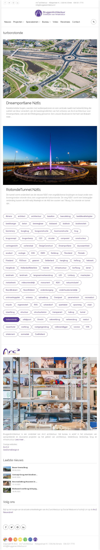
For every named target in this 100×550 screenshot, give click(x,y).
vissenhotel (10, 327)
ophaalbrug (43, 297)
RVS (36, 305)
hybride (46, 268)
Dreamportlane (65, 246)
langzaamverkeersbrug (43, 275)
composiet (65, 238)
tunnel (82, 312)
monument (45, 283)
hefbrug (77, 260)
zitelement (10, 334)
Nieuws (7, 22)
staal (90, 305)
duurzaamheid (83, 246)
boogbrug (25, 231)
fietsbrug (54, 253)
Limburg (71, 275)
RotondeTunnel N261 (23, 189)
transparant (57, 312)
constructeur (80, 238)
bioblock (66, 224)
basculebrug (65, 216)
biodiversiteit (81, 224)
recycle (9, 305)
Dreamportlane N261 (23, 103)
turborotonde (11, 319)
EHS (33, 253)
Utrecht (40, 319)
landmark (10, 275)
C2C (40, 238)
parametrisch (73, 297)
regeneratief (23, 305)
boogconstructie (41, 231)
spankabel (63, 305)
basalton (50, 216)
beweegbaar (38, 224)
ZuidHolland (40, 334)
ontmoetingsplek (13, 297)
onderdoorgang (46, 290)
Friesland (9, 260)
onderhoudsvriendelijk (68, 290)
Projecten (17, 22)
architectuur (36, 216)
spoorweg (77, 305)
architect (21, 216)
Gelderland (49, 260)
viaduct (86, 319)
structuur (24, 312)
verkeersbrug (71, 319)
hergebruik (10, 268)
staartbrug (10, 312)
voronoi (77, 327)
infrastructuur (61, 268)
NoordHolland (29, 290)
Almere (9, 216)
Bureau (45, 22)
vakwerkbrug (54, 319)
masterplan (85, 275)
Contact (76, 22)
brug (76, 231)
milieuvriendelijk (28, 283)
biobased (53, 224)
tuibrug (71, 312)
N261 (58, 283)
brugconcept (11, 238)
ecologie (21, 253)
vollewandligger (61, 327)
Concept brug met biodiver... (25, 475)
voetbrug (25, 327)
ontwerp (29, 297)
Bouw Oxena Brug (20, 467)
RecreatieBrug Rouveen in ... (24, 482)
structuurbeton (40, 312)
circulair (51, 238)
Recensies (65, 22)
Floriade (81, 253)
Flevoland (68, 253)
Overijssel (58, 297)
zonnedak (25, 334)
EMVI (43, 253)
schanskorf (48, 305)
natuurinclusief (72, 283)
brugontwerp (27, 238)
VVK (87, 327)
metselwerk (11, 283)
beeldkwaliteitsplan (84, 216)
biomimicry (10, 231)
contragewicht (12, 246)
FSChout (22, 260)
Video (55, 22)
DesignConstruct (46, 246)
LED (60, 275)
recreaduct (89, 297)
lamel (88, 268)
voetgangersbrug (42, 327)
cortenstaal (28, 246)
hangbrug (64, 260)
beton (24, 224)
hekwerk (89, 260)
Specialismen (32, 22)
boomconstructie (61, 231)
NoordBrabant (11, 290)
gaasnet (35, 260)
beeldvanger (11, 224)
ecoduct (9, 253)
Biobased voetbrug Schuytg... (25, 489)
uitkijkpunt (27, 319)
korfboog (76, 268)
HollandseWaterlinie (29, 268)
